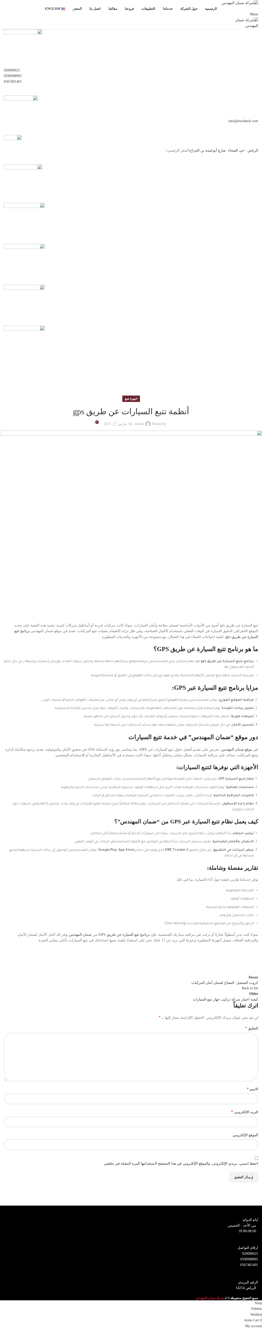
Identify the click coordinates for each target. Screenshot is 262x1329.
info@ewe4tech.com (243, 121)
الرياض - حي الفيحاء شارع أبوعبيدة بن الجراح (224, 150)
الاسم (252, 1089)
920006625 (12, 70)
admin (139, 424)
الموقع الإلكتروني (245, 1135)
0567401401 (13, 81)
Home (253, 382)
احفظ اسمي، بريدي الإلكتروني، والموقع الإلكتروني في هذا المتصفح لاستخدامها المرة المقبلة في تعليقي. (180, 1163)
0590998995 (13, 76)
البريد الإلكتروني (244, 1112)
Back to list (250, 988)
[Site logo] (240, 3)
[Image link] (23, 183)
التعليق (251, 1028)
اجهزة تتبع (237, 382)
